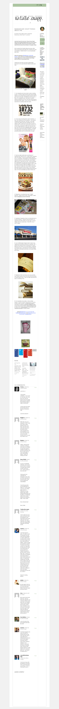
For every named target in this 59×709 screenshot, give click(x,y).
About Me (23, 16)
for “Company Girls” (27, 314)
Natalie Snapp (18, 33)
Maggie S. (22, 417)
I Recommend (38, 16)
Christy (22, 387)
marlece (22, 528)
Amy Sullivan (23, 617)
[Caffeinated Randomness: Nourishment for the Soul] (33, 364)
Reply (35, 387)
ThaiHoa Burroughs (24, 509)
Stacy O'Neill (23, 459)
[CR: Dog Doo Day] (18, 368)
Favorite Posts (24, 19)
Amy (21, 593)
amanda (22, 627)
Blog (31, 19)
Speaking (30, 16)
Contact (36, 19)
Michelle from (23, 311)
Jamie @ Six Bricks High (24, 656)
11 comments (27, 34)
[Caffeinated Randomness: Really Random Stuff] (26, 369)
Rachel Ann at (30, 312)
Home (17, 16)
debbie (21, 580)
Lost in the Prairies (29, 311)
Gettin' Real (22, 34)
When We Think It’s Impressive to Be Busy (42, 117)
